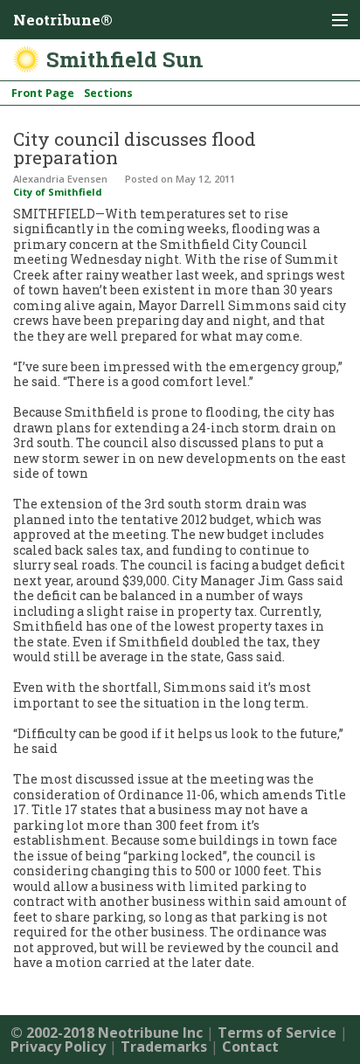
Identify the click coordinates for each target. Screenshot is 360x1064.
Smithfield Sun (125, 59)
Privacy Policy (58, 1046)
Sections (108, 93)
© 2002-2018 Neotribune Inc (106, 1032)
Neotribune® (63, 20)
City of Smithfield (57, 191)
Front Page (42, 93)
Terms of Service (277, 1032)
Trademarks (164, 1046)
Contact (250, 1046)
